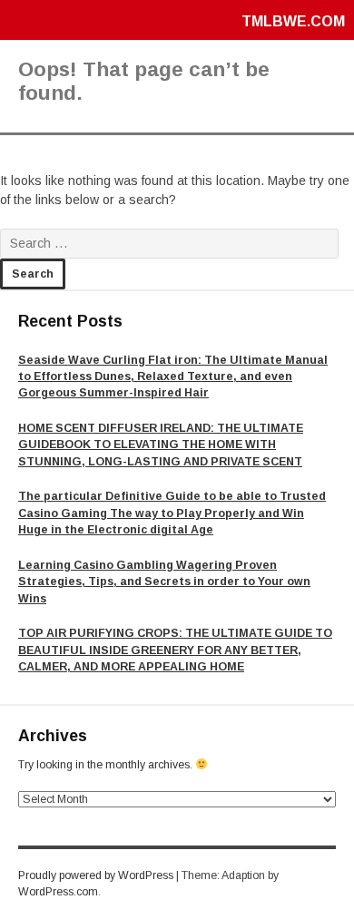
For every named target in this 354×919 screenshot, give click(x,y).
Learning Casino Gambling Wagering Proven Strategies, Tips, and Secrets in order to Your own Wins (164, 582)
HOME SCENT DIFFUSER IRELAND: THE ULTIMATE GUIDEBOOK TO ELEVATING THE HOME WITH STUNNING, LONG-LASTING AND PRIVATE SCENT (160, 445)
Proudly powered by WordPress (95, 875)
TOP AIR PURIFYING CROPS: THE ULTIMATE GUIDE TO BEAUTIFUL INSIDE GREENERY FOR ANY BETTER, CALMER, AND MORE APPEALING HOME (175, 650)
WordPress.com (58, 891)
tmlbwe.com (293, 21)
